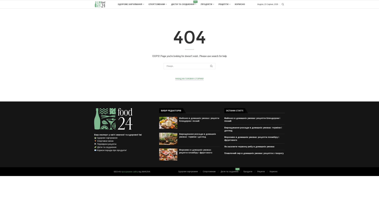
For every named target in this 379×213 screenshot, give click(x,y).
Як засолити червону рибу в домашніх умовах (249, 146)
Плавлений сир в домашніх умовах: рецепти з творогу (254, 153)
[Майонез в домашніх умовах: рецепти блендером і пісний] (168, 123)
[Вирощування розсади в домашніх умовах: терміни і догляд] (168, 139)
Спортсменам (156, 4)
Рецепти (223, 4)
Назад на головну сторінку (189, 79)
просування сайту (129, 172)
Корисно (240, 4)
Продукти (206, 4)
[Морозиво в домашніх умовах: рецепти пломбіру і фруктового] (168, 155)
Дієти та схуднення (183, 3)
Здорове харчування (130, 4)
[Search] (282, 4)
